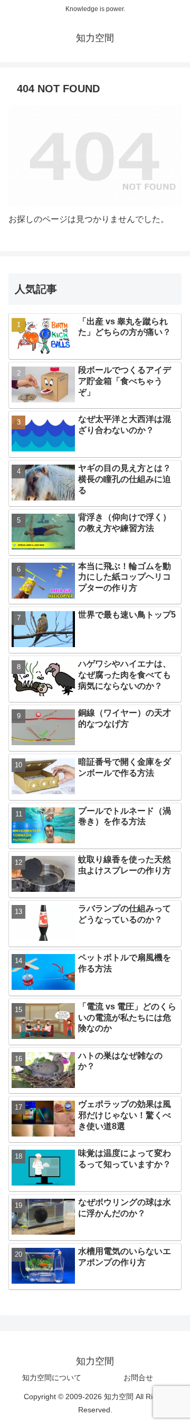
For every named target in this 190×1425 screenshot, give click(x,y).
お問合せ (138, 1377)
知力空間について (51, 1377)
